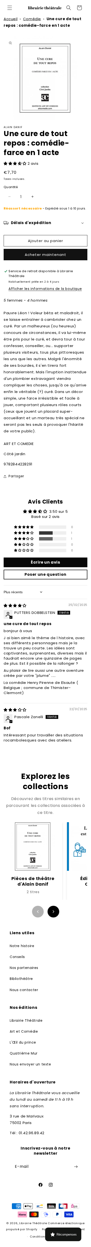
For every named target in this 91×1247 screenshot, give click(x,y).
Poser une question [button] (45, 574)
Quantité (11, 187)
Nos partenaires (24, 967)
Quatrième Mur (24, 1053)
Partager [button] (16, 476)
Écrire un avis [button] (45, 562)
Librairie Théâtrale (26, 1020)
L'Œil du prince (23, 1042)
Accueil (10, 18)
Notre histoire (22, 945)
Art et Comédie (24, 1031)
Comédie (32, 18)
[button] (9, 7)
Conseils (17, 956)
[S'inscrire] (75, 1166)
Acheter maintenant (45, 254)
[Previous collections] (38, 911)
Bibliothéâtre (21, 978)
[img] (15, 605)
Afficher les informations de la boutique (45, 288)
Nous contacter (24, 989)
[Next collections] (53, 911)
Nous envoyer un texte (30, 1064)
